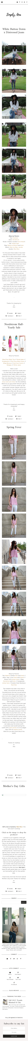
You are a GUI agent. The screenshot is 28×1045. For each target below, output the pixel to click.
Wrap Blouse (7, 363)
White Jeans (17, 365)
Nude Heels (20, 359)
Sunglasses (5, 361)
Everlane (15, 238)
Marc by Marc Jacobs (16, 247)
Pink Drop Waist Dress (17, 361)
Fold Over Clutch (18, 363)
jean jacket (13, 727)
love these (21, 241)
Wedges (9, 365)
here (22, 245)
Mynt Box (16, 249)
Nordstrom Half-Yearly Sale (14, 326)
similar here (15, 243)
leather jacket (18, 729)
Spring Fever (14, 427)
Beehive (7, 675)
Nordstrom (16, 239)
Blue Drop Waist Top (9, 359)
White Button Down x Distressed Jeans (14, 31)
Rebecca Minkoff (13, 245)
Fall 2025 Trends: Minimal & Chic (15, 1001)
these (15, 677)
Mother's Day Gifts (14, 786)
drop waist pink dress (9, 381)
